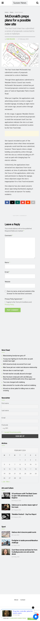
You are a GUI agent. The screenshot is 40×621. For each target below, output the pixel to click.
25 (35, 473)
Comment (9, 235)
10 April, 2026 (16, 545)
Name (7, 262)
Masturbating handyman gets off (14, 355)
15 (20, 469)
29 (20, 478)
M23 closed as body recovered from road (17, 364)
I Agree (32, 618)
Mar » (8, 482)
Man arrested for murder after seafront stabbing (19, 385)
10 (30, 464)
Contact (22, 600)
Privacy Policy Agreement (14, 299)
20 (9, 473)
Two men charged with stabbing (14, 382)
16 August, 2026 (17, 517)
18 (35, 469)
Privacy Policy (9, 304)
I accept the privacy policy (12, 432)
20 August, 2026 (17, 500)
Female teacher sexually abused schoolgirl (17, 374)
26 (4, 478)
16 (25, 469)
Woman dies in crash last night (13, 370)
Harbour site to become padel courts (24, 532)
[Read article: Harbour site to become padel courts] (6, 534)
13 (9, 469)
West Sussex (19, 12)
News (11, 12)
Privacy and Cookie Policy (17, 618)
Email (7, 272)
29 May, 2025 (16, 556)
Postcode (5, 425)
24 (30, 473)
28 (15, 478)
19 (4, 473)
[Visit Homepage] (20, 3)
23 (25, 473)
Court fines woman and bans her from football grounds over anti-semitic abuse (24, 552)
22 (20, 473)
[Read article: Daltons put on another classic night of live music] (6, 507)
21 (15, 473)
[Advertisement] (22, 133)
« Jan (3, 482)
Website (7, 282)
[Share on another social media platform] (33, 202)
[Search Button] (37, 3)
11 (35, 464)
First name (5, 403)
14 (15, 469)
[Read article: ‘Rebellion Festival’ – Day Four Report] (6, 516)
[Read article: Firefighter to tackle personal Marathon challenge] (6, 543)
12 (4, 469)
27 (9, 478)
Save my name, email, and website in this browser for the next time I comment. (21, 292)
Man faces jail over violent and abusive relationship (20, 367)
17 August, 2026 (17, 510)
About (16, 600)
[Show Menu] (3, 3)
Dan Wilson (11, 39)
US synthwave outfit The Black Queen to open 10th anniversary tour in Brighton (24, 496)
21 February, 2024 (23, 39)
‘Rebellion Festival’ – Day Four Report (24, 514)
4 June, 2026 (16, 535)
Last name (5, 410)
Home (6, 12)
